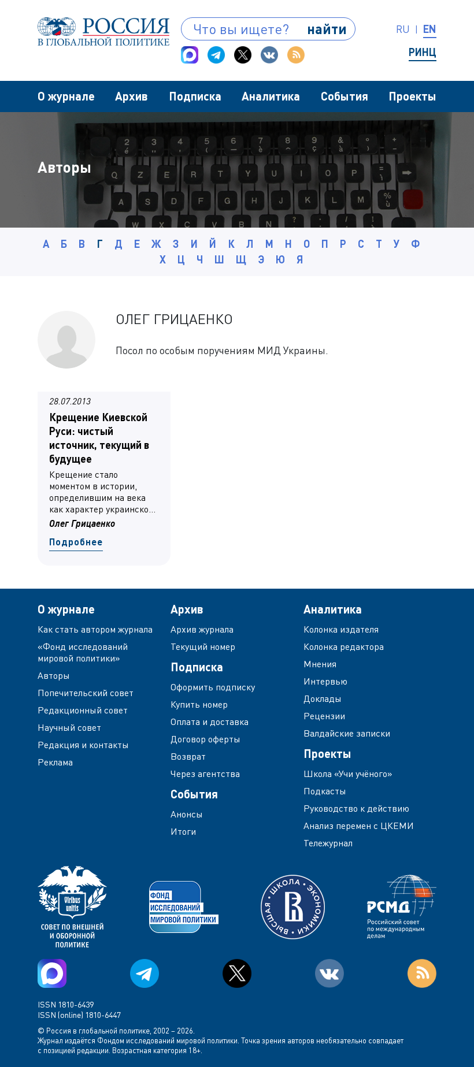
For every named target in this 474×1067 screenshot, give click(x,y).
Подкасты (324, 791)
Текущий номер (203, 646)
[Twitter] (242, 55)
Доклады (322, 698)
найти (327, 28)
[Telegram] (216, 55)
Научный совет (69, 727)
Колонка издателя (341, 629)
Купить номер (199, 704)
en (429, 29)
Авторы (54, 675)
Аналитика (271, 96)
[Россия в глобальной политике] (103, 31)
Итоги (183, 831)
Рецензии (324, 716)
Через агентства (205, 773)
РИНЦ (422, 52)
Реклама (55, 762)
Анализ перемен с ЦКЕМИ (358, 825)
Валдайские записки (346, 733)
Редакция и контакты (83, 744)
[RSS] (296, 55)
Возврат (188, 756)
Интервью (325, 681)
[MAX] (189, 55)
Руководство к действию (356, 808)
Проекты (412, 96)
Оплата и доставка (210, 721)
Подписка (195, 96)
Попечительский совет (86, 692)
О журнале (66, 96)
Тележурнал (328, 843)
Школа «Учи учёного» (347, 773)
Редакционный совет (83, 710)
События (344, 96)
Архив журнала (202, 629)
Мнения (319, 664)
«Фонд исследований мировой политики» (83, 652)
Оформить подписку (213, 687)
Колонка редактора (343, 646)
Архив (131, 96)
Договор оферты (205, 739)
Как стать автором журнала (95, 629)
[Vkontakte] (269, 55)
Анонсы (187, 814)
